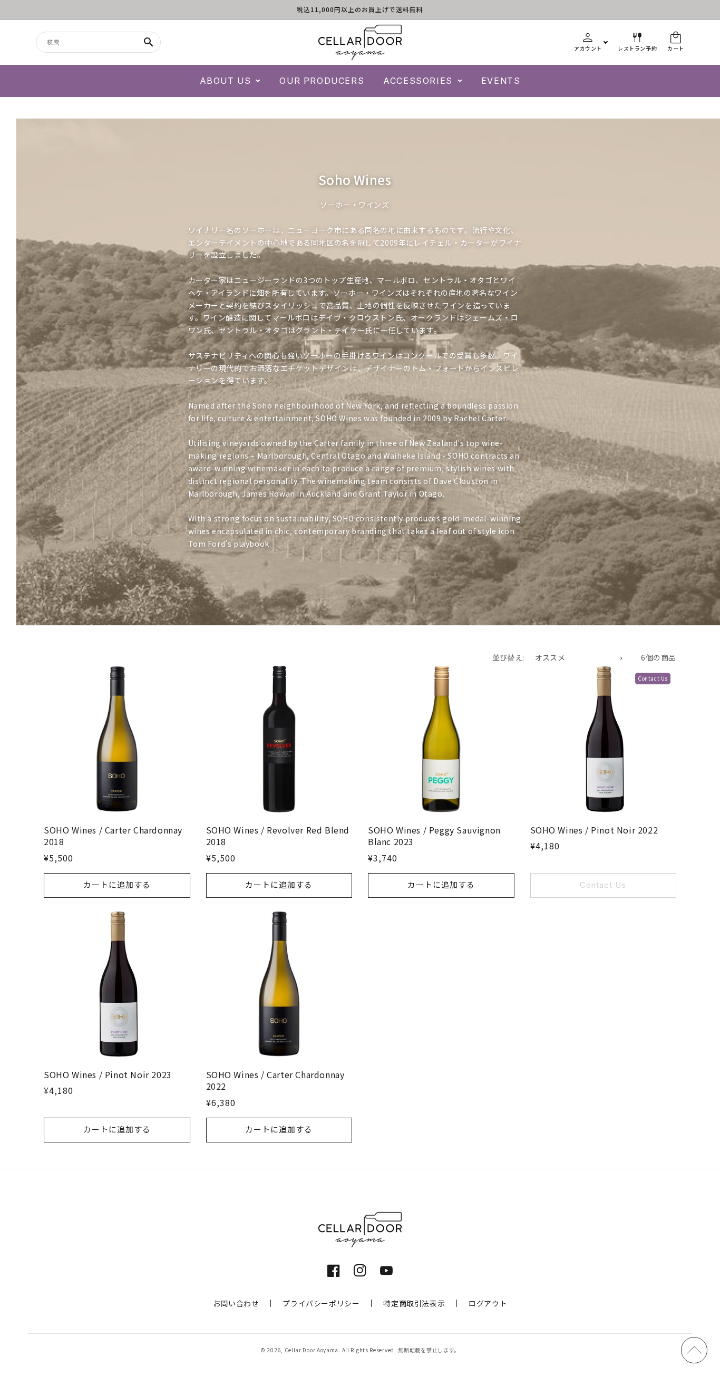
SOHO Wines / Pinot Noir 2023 (108, 1074)
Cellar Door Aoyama (312, 1350)
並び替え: (508, 657)
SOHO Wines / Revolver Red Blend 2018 (278, 836)
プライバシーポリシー (321, 1303)
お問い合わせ (236, 1303)
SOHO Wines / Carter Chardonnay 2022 (275, 1080)
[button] (230, 81)
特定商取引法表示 (414, 1303)
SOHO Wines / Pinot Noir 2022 (594, 830)
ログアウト (488, 1303)
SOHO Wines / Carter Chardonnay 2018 (113, 836)
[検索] (148, 42)
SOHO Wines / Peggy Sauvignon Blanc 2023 (434, 836)
